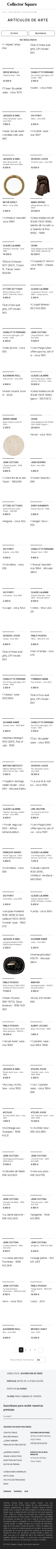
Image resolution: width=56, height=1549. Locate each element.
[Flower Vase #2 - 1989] (42, 488)
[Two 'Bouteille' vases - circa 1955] (42, 749)
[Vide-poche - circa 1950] (14, 358)
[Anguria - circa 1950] (14, 532)
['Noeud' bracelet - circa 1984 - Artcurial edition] (42, 575)
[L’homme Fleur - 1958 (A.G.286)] (42, 1139)
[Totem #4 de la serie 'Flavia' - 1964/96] (14, 488)
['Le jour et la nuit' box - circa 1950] (42, 792)
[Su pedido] (48, 4)
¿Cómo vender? (10, 1441)
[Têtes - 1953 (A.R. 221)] (42, 619)
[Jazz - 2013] (42, 1312)
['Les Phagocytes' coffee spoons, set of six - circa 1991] (42, 358)
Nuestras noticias (12, 1460)
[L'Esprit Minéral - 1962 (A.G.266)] (42, 315)
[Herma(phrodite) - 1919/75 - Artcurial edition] (42, 965)
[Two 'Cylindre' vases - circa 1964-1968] (42, 1095)
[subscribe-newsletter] (51, 1417)
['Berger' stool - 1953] (42, 532)
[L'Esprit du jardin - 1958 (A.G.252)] (14, 445)
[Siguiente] (40, 1349)
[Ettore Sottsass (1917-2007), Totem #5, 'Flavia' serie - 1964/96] (14, 272)
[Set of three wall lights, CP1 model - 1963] (42, 55)
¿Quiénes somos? (11, 1452)
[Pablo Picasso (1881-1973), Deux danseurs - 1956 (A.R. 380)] (14, 1009)
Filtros (14, 33)
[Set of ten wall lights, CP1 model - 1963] (14, 315)
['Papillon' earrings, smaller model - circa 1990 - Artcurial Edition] (14, 792)
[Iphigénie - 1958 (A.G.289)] (42, 1225)
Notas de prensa (11, 1464)
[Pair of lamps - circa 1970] (42, 662)
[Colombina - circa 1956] (14, 575)
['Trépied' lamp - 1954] (14, 55)
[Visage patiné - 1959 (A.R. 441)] (42, 1269)
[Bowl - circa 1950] (42, 445)
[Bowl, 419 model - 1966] (42, 1009)
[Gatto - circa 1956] (42, 98)
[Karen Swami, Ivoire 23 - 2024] (14, 402)
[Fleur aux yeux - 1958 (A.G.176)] (42, 1182)
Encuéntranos (10, 1437)
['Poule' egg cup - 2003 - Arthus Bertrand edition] (14, 835)
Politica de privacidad (14, 1480)
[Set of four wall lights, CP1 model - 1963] (42, 705)
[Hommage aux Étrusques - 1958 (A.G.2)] (14, 1139)
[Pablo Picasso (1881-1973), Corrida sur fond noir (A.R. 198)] (14, 965)
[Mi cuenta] (52, 4)
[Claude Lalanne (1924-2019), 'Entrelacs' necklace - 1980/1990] (42, 879)
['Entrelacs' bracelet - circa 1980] (14, 228)
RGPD (5, 1484)
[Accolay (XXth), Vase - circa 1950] (14, 1095)
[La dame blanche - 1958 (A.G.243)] (14, 1225)
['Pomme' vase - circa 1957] (42, 142)
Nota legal (8, 1476)
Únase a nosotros (12, 1456)
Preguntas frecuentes (14, 1445)
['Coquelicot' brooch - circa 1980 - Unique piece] (42, 272)
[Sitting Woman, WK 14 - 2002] (42, 185)
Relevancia (40, 33)
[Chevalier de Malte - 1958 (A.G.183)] (14, 1182)
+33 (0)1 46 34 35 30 (38, 1443)
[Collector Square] (21, 4)
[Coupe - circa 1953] (14, 619)
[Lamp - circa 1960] (42, 922)
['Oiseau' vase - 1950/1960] (14, 705)
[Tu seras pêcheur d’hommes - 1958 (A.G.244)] (14, 1269)
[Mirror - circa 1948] (14, 185)
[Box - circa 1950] (14, 1312)
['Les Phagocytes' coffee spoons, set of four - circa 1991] (42, 835)
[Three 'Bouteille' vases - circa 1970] (14, 98)
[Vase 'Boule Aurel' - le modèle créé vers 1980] (14, 142)
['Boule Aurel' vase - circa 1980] (14, 1052)
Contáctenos (10, 1433)
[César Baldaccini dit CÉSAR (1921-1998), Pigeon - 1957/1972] (42, 402)
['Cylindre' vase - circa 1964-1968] (42, 1052)
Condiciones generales (14, 1472)
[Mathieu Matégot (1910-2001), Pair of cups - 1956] (14, 749)
